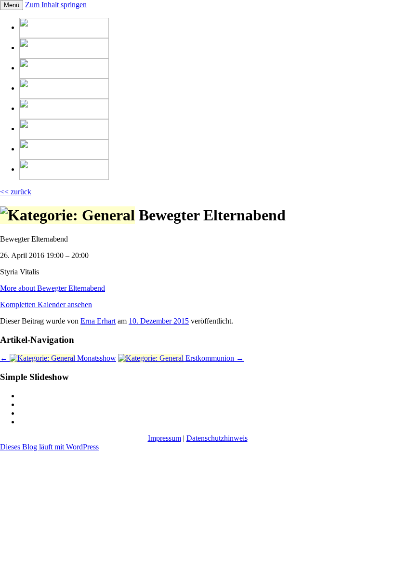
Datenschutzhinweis (217, 438)
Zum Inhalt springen (56, 4)
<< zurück (15, 192)
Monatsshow (58, 358)
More (52, 288)
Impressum (164, 438)
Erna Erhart (98, 321)
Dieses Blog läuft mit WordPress (49, 447)
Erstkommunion (214, 358)
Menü (11, 5)
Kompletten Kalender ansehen (46, 304)
